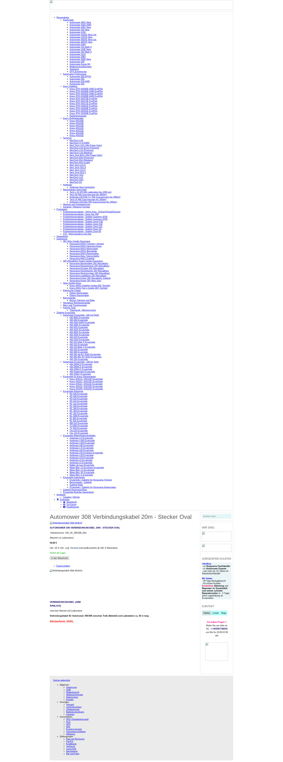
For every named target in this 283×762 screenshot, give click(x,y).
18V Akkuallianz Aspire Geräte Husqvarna (83, 261)
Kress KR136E (77, 121)
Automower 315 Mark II (81, 47)
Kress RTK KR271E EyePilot (83, 103)
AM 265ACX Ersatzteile (81, 364)
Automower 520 (77, 84)
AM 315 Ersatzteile (79, 344)
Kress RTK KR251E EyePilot (83, 111)
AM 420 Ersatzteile (79, 327)
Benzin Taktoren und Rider (82, 300)
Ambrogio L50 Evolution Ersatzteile (86, 453)
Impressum (71, 687)
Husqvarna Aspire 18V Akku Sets (85, 280)
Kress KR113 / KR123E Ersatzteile (86, 379)
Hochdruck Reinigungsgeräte (76, 303)
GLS (68, 722)
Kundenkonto (72, 507)
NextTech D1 (76, 182)
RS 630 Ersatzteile (78, 396)
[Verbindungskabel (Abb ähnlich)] (66, 523)
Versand (74, 548)
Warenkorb (71, 502)
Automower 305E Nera (80, 59)
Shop (223, 613)
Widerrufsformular (74, 694)
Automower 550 (77, 79)
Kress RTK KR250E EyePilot (83, 113)
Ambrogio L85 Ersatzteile (82, 445)
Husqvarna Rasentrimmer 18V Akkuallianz (90, 266)
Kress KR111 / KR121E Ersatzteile (86, 384)
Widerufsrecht (72, 692)
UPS (68, 724)
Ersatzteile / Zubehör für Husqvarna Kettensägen (93, 487)
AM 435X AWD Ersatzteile (82, 322)
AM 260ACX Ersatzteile (81, 367)
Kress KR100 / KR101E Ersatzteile (86, 389)
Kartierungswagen (78, 116)
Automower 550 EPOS (80, 76)
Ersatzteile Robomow (73, 391)
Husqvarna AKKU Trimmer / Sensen (87, 244)
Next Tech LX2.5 (77, 170)
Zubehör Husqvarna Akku (75, 489)
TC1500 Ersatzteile (79, 426)
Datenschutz (72, 697)
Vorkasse (70, 746)
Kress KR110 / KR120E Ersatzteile (86, 386)
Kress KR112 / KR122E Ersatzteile (86, 381)
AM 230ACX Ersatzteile (81, 369)
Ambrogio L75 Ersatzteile (82, 448)
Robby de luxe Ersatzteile (82, 465)
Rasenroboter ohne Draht (75, 189)
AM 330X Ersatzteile (79, 335)
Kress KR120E (77, 133)
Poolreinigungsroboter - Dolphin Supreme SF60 (85, 219)
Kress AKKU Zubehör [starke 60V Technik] (90, 285)
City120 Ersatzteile (79, 430)
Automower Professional (74, 74)
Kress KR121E (77, 130)
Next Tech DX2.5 (78, 172)
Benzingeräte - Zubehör (81, 482)
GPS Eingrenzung (78, 71)
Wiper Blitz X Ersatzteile (81, 475)
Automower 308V (78, 57)
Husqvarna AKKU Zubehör (82, 258)
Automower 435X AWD (80, 25)
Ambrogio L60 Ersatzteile (82, 450)
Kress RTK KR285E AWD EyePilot (86, 89)
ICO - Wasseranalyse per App (77, 234)
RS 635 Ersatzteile (78, 394)
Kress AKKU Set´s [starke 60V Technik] (89, 288)
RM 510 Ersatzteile (79, 423)
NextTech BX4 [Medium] (81, 160)
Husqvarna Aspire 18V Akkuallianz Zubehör (90, 278)
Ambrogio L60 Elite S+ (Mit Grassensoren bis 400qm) (95, 197)
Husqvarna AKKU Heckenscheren (86, 246)
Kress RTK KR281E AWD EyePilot (86, 93)
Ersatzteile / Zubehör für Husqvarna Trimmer (91, 480)
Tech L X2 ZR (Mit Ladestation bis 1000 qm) (91, 192)
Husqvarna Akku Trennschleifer (84, 256)
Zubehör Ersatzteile (66, 312)
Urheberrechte (72, 709)
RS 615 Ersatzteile (78, 401)
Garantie (70, 714)
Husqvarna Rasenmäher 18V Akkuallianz (89, 263)
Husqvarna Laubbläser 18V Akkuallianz (88, 275)
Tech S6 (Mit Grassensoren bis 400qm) (88, 194)
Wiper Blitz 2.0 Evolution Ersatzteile (87, 467)
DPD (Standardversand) (77, 719)
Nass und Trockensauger (75, 305)
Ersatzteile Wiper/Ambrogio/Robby (79, 435)
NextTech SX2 (76, 175)
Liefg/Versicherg (73, 707)
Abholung (70, 734)
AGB (68, 690)
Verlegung (74, 69)
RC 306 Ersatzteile (78, 408)
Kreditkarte (71, 744)
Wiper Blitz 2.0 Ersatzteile (82, 470)
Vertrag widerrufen (61, 680)
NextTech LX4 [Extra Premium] (84, 148)
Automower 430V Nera (80, 27)
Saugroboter (62, 236)
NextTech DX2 (76, 180)
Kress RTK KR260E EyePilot (83, 108)
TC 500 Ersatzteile (78, 428)
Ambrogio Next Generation (82, 187)
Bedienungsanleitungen (81, 66)
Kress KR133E (77, 123)
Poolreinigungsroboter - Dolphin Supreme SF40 (85, 216)
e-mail (215, 613)
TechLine (67, 138)
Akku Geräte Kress (72, 283)
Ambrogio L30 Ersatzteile (82, 455)
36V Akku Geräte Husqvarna (76, 241)
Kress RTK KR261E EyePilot (83, 106)
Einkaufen (64, 499)
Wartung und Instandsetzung (76, 204)
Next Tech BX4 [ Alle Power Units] (86, 155)
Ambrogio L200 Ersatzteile (82, 443)
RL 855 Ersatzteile (78, 418)
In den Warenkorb (59, 558)
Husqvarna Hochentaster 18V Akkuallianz (89, 271)
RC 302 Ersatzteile (78, 413)
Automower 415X (78, 32)
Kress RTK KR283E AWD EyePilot (86, 91)
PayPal (69, 741)
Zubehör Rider (76, 485)
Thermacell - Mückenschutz (83, 310)
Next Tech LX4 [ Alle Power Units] (86, 145)
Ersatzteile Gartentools (74, 477)
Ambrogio (67, 184)
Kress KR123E (77, 125)
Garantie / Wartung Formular (76, 207)
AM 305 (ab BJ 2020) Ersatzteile (85, 354)
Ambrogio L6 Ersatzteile (81, 460)
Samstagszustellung (75, 731)
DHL (68, 726)
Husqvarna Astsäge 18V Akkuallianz (87, 268)
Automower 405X (78, 44)
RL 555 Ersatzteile (78, 421)
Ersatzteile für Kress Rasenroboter (79, 376)
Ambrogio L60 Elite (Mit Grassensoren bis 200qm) (93, 202)
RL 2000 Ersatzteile (79, 416)
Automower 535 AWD (80, 81)
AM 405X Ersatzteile (79, 332)
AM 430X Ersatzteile (79, 325)
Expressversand (74, 729)
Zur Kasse (71, 504)
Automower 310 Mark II (81, 52)
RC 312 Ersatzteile (78, 403)
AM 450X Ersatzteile (79, 317)
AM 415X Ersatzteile (79, 330)
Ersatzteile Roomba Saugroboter (78, 492)
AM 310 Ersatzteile (79, 349)
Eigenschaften (63, 566)
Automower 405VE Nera (81, 42)
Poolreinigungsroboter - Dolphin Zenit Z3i (82, 229)
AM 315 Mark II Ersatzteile (82, 342)
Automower (68, 20)
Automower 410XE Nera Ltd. (83, 34)
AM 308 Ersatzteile (79, 352)
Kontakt (70, 699)
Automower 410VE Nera (81, 37)
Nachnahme (71, 751)
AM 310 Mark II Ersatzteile (82, 347)
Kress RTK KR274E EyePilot (83, 98)
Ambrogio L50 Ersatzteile (82, 458)
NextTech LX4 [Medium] (81, 153)
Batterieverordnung (75, 712)
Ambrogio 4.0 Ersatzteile (81, 438)
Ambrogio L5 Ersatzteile (81, 462)
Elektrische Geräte (72, 290)
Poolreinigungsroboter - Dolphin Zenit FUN (83, 221)
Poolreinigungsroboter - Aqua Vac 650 (81, 214)
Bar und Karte (72, 753)
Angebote (61, 494)
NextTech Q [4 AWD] (79, 143)
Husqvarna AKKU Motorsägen (84, 248)
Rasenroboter (63, 17)
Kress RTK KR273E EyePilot (83, 101)
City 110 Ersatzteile (79, 433)
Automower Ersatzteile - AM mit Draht (81, 315)
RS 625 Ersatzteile (78, 398)
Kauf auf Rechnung (75, 739)
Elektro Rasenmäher (79, 295)
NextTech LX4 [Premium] (82, 150)
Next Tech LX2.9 (77, 165)
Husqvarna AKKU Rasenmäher (84, 253)
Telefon (206, 613)
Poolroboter (62, 209)
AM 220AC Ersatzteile (80, 374)
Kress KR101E (77, 135)
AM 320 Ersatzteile (79, 337)
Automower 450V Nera (80, 22)
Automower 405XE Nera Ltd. (83, 39)
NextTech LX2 (76, 177)
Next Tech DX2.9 (78, 167)
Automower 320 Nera (79, 30)
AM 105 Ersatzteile (79, 359)
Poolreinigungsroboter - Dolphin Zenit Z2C (83, 226)
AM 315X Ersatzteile (79, 339)
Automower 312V (78, 54)
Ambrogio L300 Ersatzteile (82, 440)
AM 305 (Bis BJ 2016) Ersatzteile (85, 357)
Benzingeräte (69, 298)
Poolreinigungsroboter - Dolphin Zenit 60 (82, 231)
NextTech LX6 (76, 140)
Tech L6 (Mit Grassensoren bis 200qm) (88, 199)
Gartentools (62, 239)
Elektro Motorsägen (79, 293)
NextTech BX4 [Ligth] (80, 162)
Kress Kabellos (70, 86)
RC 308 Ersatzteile (78, 406)
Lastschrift (71, 749)
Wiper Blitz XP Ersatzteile (82, 472)
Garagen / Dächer (71, 497)
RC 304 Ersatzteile (78, 411)
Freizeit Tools (69, 307)
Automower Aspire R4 (80, 64)
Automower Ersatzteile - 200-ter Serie (81, 362)
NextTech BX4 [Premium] (82, 157)
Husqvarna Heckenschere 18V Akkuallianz (90, 273)
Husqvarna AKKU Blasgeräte (83, 251)
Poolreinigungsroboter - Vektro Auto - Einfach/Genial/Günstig (91, 212)
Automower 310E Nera (80, 49)
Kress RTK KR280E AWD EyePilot (86, 96)
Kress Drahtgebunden (73, 118)
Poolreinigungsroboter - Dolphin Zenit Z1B (83, 224)
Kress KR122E (77, 128)
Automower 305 (77, 62)
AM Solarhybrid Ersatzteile (82, 371)
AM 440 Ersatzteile (79, 320)
